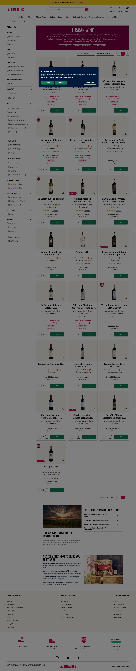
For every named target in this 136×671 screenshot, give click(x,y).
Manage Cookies (90, 82)
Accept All (47, 82)
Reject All (61, 82)
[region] (69, 77)
